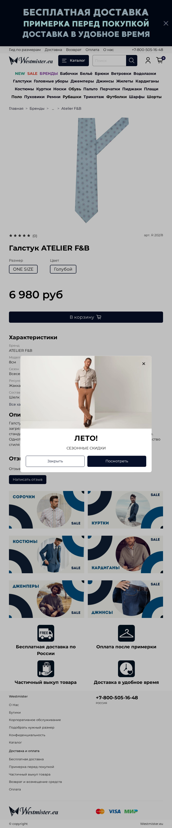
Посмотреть (116, 461)
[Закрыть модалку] (144, 364)
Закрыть (55, 461)
